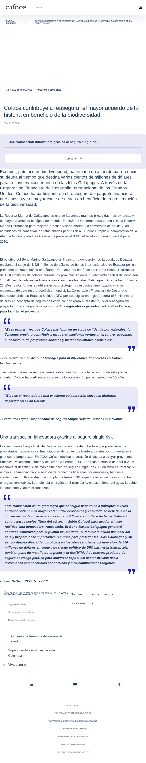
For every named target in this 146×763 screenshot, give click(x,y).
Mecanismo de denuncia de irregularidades (73, 721)
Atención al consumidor (72, 729)
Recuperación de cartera (21, 620)
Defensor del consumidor (73, 737)
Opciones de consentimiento (73, 752)
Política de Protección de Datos (73, 713)
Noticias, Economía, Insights (92, 594)
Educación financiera (73, 744)
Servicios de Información (21, 612)
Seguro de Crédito (17, 604)
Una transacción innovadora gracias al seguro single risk (53, 142)
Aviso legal (73, 705)
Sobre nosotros (82, 603)
